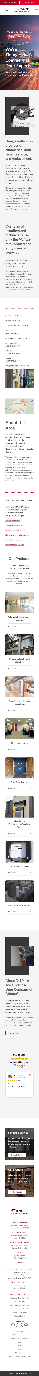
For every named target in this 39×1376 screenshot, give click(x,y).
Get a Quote (29, 2)
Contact (19, 1349)
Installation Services (12, 521)
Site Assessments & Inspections (17, 535)
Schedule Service (10, 2)
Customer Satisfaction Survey (19, 1338)
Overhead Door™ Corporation (19, 1356)
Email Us (19, 1262)
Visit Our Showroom (19, 1335)
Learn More (13, 1033)
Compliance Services (13, 540)
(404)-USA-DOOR (20, 1258)
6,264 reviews (23, 1062)
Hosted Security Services (14, 545)
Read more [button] (12, 1094)
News (19, 1342)
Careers (19, 1346)
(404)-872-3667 (19, 1256)
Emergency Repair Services (15, 530)
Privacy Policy (19, 1353)
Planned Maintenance (13, 525)
